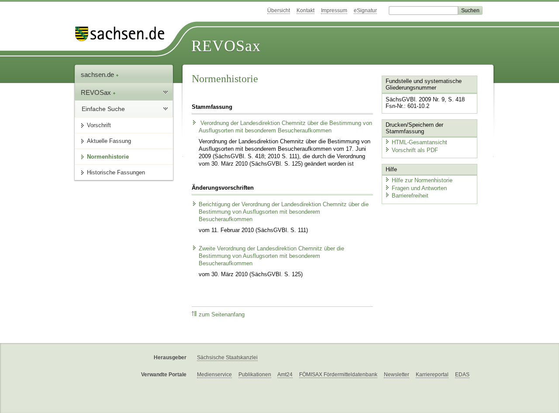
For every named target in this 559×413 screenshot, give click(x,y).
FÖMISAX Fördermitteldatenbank (338, 374)
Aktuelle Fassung (109, 141)
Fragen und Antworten (419, 188)
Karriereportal (432, 374)
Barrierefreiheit (410, 195)
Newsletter (396, 374)
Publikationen (254, 374)
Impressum (334, 10)
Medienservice (214, 374)
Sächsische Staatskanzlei (227, 357)
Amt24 (285, 374)
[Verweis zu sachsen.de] (123, 34)
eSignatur (365, 10)
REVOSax (226, 46)
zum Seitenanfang (222, 315)
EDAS (462, 374)
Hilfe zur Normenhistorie (422, 180)
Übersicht (278, 10)
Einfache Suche (103, 108)
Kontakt (305, 10)
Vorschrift (99, 125)
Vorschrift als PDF (415, 150)
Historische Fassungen (116, 172)
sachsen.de (98, 74)
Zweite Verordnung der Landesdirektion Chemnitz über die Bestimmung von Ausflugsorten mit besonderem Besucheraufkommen (271, 256)
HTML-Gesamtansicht (419, 142)
